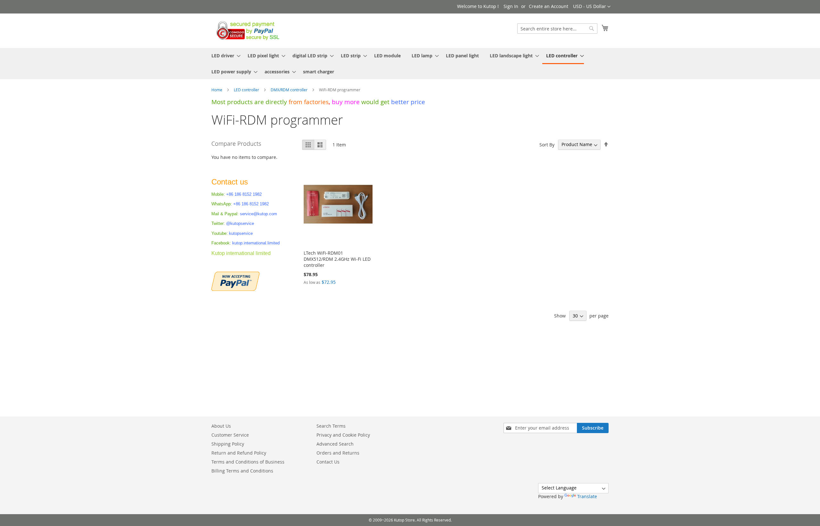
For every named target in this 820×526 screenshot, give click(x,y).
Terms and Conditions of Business (247, 462)
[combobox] (557, 28)
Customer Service (230, 435)
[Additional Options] (235, 280)
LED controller (247, 89)
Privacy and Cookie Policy (343, 435)
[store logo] (246, 30)
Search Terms (331, 426)
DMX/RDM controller (289, 89)
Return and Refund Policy (238, 453)
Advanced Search (335, 444)
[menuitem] (224, 55)
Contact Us (328, 462)
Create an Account (548, 6)
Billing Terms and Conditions (242, 471)
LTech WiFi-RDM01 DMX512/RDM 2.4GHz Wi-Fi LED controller (337, 259)
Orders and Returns (337, 453)
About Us (221, 426)
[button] (592, 6)
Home (217, 89)
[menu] (410, 63)
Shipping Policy (227, 444)
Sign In (511, 6)
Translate (587, 496)
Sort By (546, 144)
